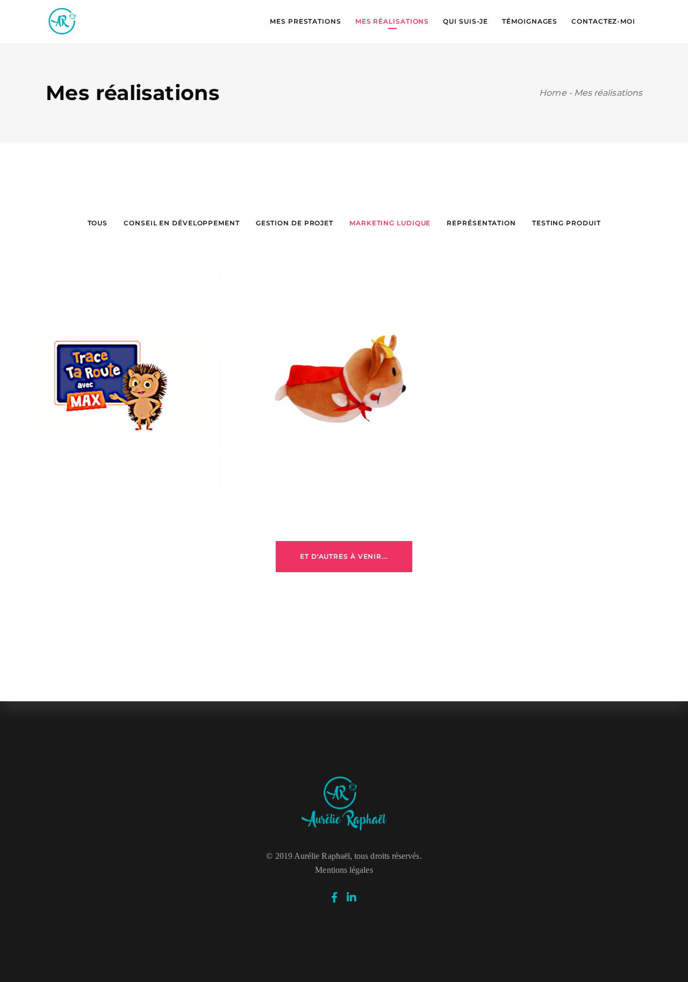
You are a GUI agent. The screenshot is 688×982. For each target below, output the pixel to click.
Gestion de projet (294, 223)
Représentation (481, 223)
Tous (98, 223)
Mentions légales (343, 869)
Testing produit (566, 223)
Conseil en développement (182, 223)
